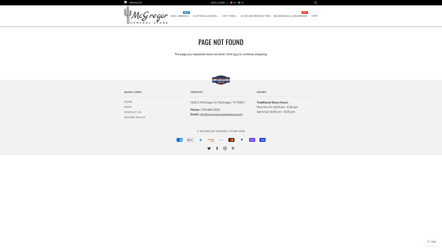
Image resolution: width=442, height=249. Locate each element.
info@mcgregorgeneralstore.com (221, 114)
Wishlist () (136, 2)
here (236, 54)
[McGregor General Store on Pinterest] (233, 148)
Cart (314, 15)
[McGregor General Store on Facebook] (217, 148)
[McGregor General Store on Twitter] (209, 148)
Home (128, 101)
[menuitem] (180, 15)
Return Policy (134, 117)
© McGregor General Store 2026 (221, 131)
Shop (128, 106)
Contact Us (132, 112)
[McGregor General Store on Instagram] (225, 148)
